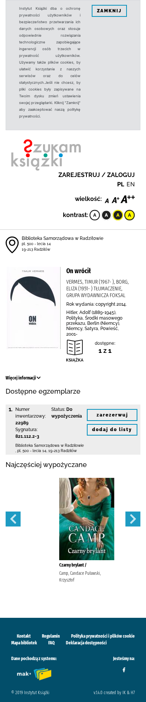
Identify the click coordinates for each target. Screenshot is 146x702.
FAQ (51, 642)
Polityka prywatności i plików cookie (103, 636)
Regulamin (51, 636)
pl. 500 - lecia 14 (36, 244)
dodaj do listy (112, 429)
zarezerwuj (112, 415)
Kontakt (24, 636)
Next (132, 519)
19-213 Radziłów (36, 249)
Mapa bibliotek (24, 642)
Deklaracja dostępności (86, 642)
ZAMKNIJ (109, 10)
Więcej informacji (21, 378)
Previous (13, 519)
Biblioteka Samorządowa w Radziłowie (62, 238)
